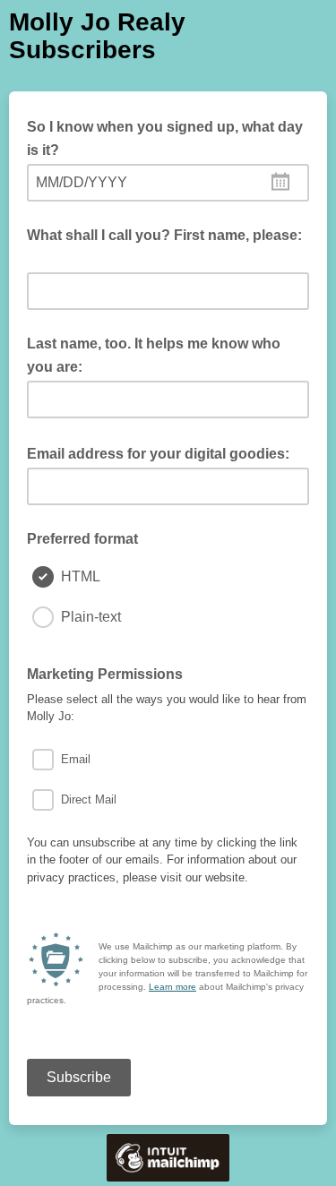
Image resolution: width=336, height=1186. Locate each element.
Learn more (172, 987)
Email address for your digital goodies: (163, 452)
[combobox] (168, 183)
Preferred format (82, 538)
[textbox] (168, 183)
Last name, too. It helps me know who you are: (153, 355)
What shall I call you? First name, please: (164, 247)
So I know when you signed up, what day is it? (165, 139)
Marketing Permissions (110, 673)
